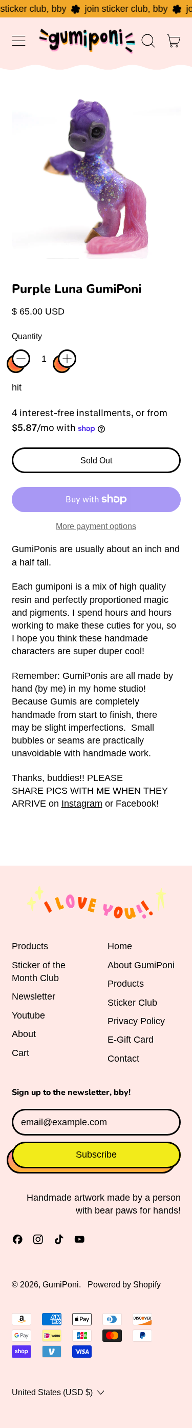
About (24, 1034)
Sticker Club (132, 1002)
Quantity (27, 336)
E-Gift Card (131, 1039)
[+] (67, 358)
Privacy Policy (136, 1021)
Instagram (81, 803)
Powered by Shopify (124, 1284)
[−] (21, 358)
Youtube (28, 1015)
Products (30, 946)
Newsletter (33, 996)
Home (120, 946)
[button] (148, 41)
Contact (123, 1058)
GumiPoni (60, 1284)
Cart (20, 1053)
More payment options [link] (96, 526)
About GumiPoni (141, 965)
